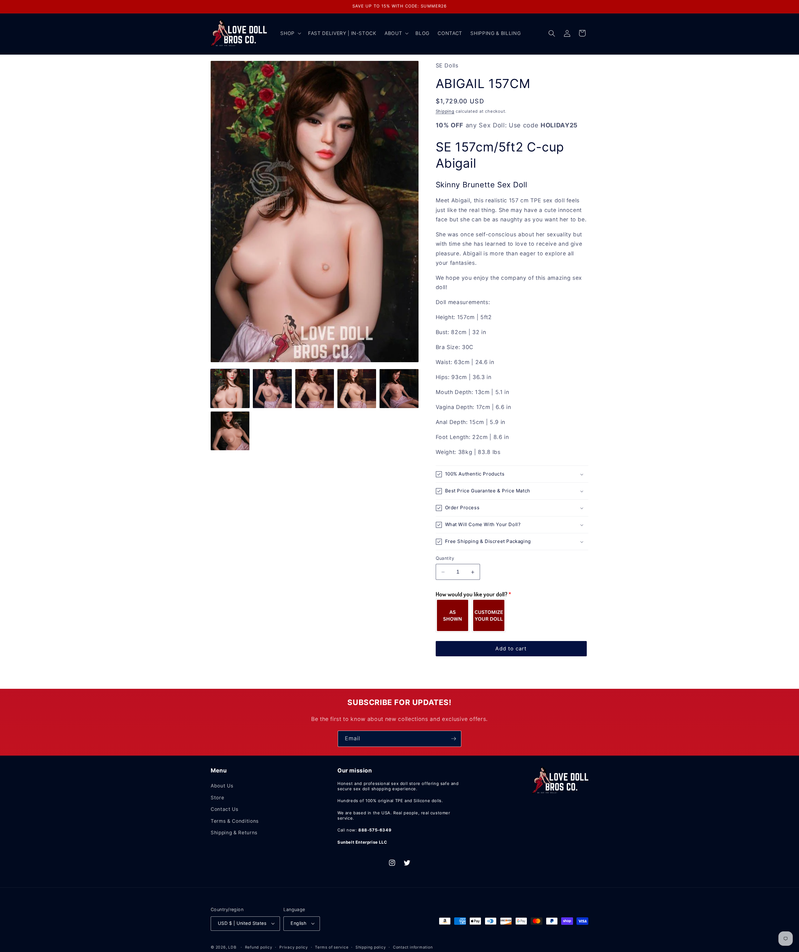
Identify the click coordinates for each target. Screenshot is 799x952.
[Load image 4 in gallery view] (356, 388)
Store (217, 798)
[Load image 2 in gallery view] (272, 388)
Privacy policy (293, 947)
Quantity (445, 558)
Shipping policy (370, 947)
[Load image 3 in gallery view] (314, 388)
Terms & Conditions (235, 821)
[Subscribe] (453, 739)
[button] (290, 33)
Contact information (413, 947)
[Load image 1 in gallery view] (230, 388)
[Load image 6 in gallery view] (230, 431)
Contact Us (224, 809)
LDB (232, 947)
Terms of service (331, 947)
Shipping (445, 111)
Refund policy (258, 947)
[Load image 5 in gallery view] (399, 388)
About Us (222, 786)
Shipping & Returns (234, 833)
